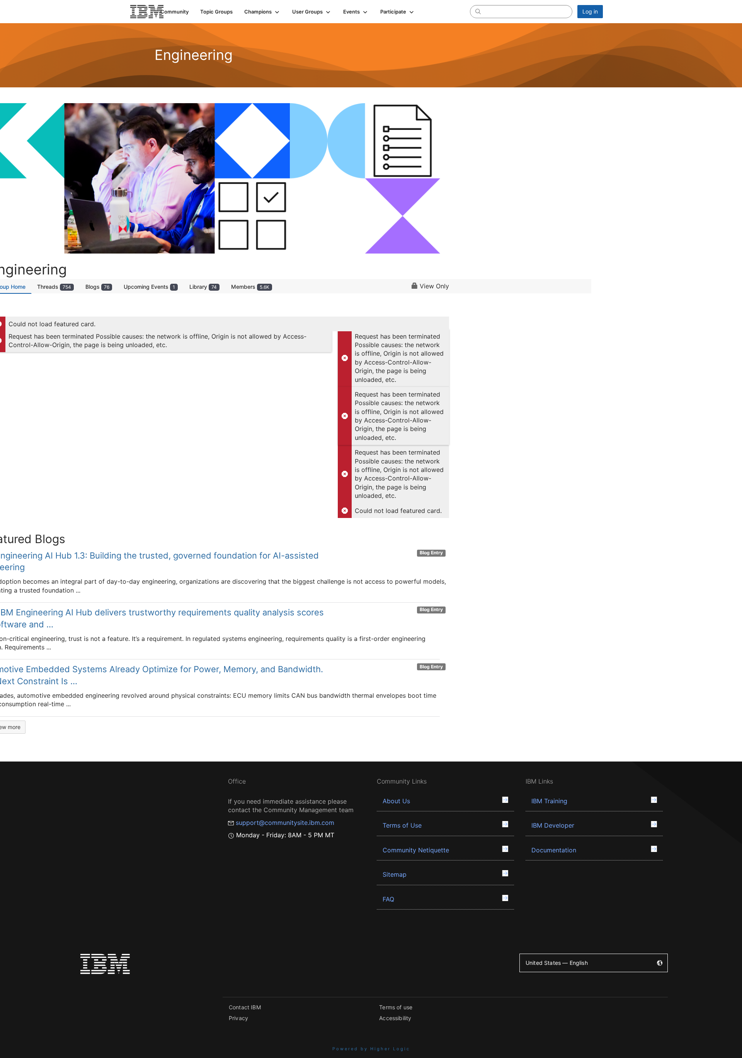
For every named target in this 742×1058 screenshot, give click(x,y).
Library (203, 286)
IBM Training (549, 801)
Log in (590, 11)
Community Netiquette (416, 850)
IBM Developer (552, 825)
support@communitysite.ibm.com (285, 822)
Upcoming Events (149, 286)
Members (250, 286)
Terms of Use (402, 825)
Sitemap (395, 874)
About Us (396, 801)
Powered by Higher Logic (371, 1048)
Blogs (97, 286)
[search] (478, 11)
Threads (54, 286)
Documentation (553, 850)
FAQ (388, 899)
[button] (262, 11)
